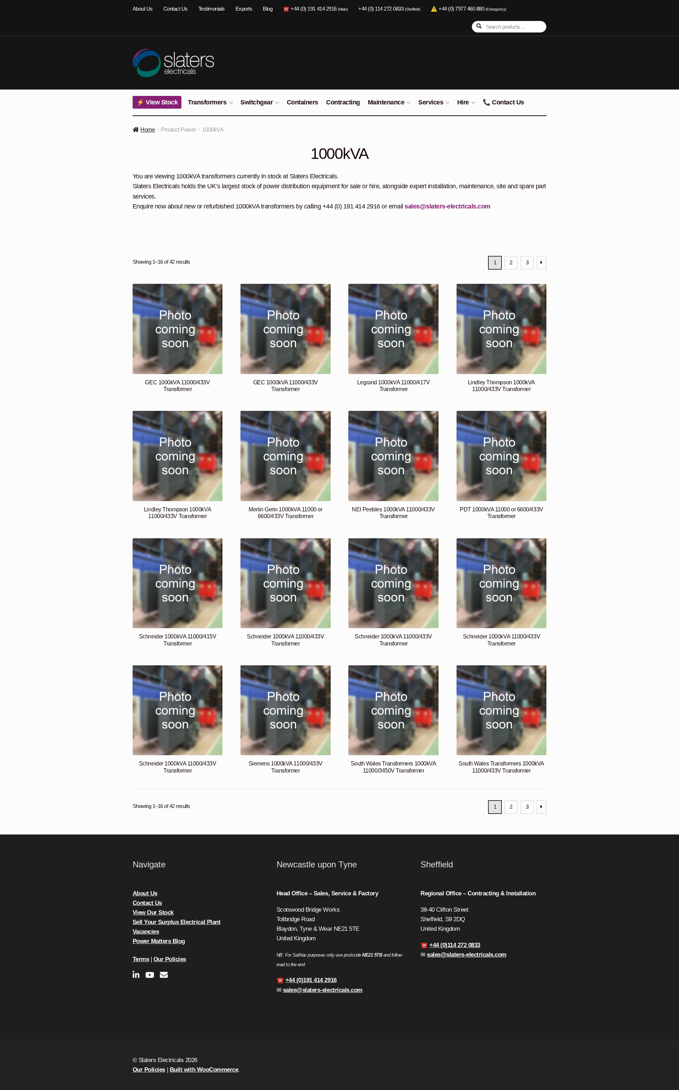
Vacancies (146, 931)
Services (430, 102)
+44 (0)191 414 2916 (311, 980)
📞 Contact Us (503, 102)
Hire (463, 102)
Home (147, 130)
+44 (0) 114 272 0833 (389, 9)
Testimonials (211, 9)
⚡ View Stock (157, 102)
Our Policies (169, 959)
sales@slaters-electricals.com (448, 206)
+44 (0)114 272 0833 (454, 945)
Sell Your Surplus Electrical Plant (176, 922)
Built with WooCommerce (204, 1069)
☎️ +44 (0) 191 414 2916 (315, 9)
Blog (267, 9)
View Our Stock (153, 912)
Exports (244, 9)
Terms (141, 959)
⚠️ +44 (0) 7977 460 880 (468, 9)
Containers (302, 102)
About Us (143, 9)
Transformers (207, 102)
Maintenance (386, 102)
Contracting (343, 102)
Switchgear (256, 102)
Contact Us (175, 9)
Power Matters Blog (159, 941)
